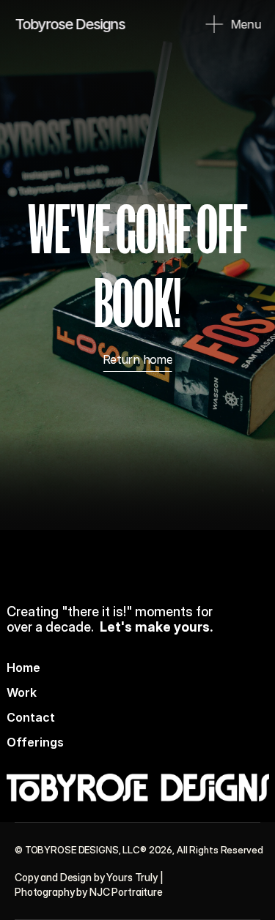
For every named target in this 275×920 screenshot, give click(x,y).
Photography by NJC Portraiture (89, 892)
